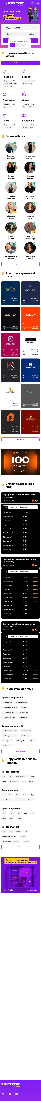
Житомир (31, 800)
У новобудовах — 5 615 (10, 83)
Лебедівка (26, 841)
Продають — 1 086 (9, 104)
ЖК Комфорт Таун (22, 712)
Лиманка (19, 818)
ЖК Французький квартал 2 (10, 736)
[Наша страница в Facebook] (10, 1094)
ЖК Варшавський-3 (21, 702)
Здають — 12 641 (28, 107)
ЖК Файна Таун (6, 746)
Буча (32, 813)
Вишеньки (22, 836)
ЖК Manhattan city (26, 730)
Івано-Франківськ (21, 776)
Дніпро (23, 781)
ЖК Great (23, 707)
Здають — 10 (7, 127)
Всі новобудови (20, 751)
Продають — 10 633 (29, 81)
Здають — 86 (7, 107)
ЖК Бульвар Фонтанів (8, 717)
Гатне (25, 831)
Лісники (18, 831)
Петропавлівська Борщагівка (10, 841)
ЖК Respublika (21, 741)
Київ (3, 776)
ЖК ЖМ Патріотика (8, 712)
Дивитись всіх (20, 264)
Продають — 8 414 (9, 81)
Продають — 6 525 (28, 104)
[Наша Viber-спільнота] (3, 1094)
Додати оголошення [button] (21, 63)
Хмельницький (13, 781)
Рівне (4, 818)
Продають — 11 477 (28, 125)
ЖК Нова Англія (7, 702)
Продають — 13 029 (9, 125)
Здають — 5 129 (8, 86)
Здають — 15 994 (28, 127)
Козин (10, 831)
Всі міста (20, 847)
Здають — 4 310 (27, 83)
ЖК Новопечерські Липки (9, 707)
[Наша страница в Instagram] (16, 1094)
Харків (10, 776)
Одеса (32, 776)
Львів (4, 781)
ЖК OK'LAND (23, 717)
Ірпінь (25, 813)
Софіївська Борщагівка (9, 836)
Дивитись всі (20, 439)
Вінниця (31, 781)
